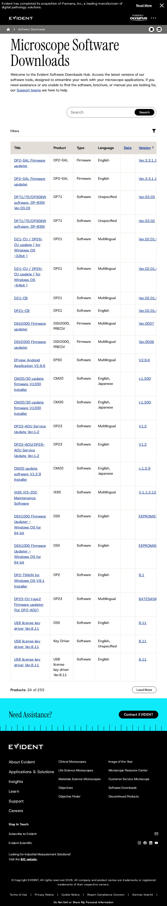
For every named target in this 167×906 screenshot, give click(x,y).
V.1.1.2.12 (147, 492)
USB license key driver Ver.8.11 (27, 626)
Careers (16, 810)
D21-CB (21, 298)
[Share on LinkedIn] (159, 29)
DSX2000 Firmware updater (30, 326)
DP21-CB (22, 310)
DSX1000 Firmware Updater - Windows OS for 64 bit (30, 524)
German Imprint (142, 894)
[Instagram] (139, 843)
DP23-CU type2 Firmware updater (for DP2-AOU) (28, 604)
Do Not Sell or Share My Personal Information (84, 902)
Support (16, 801)
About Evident (22, 762)
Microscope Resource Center (128, 770)
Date (128, 148)
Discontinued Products (124, 796)
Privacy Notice (44, 894)
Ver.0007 (146, 323)
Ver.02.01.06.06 (152, 239)
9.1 (141, 575)
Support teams (29, 90)
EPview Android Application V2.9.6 (29, 363)
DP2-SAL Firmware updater (29, 163)
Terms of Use (18, 894)
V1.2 (143, 426)
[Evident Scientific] (20, 18)
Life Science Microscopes (75, 770)
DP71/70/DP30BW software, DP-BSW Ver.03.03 (30, 202)
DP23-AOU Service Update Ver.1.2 (30, 429)
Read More (144, 5)
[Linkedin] (151, 843)
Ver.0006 (146, 342)
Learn (14, 791)
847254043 (149, 599)
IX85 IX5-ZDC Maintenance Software (25, 498)
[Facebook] (145, 843)
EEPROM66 (148, 545)
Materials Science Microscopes (79, 779)
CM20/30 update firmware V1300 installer (29, 384)
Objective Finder (69, 796)
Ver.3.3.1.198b (151, 160)
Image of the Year (121, 762)
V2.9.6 (144, 360)
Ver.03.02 (147, 221)
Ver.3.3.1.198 (150, 178)
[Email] (156, 834)
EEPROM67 (148, 516)
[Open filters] (154, 131)
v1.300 (145, 378)
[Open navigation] (156, 18)
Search (144, 112)
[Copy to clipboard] (151, 29)
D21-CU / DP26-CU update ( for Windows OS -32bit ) (28, 247)
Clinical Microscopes (72, 762)
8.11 (143, 623)
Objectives (65, 788)
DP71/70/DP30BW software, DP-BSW (30, 224)
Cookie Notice (71, 894)
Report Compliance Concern (106, 894)
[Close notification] (162, 5)
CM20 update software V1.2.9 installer (27, 474)
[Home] (8, 29)
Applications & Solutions (31, 771)
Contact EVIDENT (138, 714)
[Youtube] (156, 843)
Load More (144, 690)
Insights (16, 781)
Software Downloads (123, 788)
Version (145, 148)
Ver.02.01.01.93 (152, 298)
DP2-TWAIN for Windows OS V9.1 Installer (29, 580)
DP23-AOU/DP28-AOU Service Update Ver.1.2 (29, 450)
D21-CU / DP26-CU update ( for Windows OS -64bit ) (28, 277)
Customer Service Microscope (129, 779)
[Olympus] (138, 19)
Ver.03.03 (147, 197)
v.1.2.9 (144, 468)
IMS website (29, 859)
